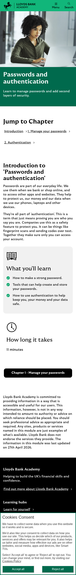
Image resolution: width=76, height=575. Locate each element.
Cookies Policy (11, 561)
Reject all (58, 569)
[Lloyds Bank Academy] (6, 5)
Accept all (18, 569)
